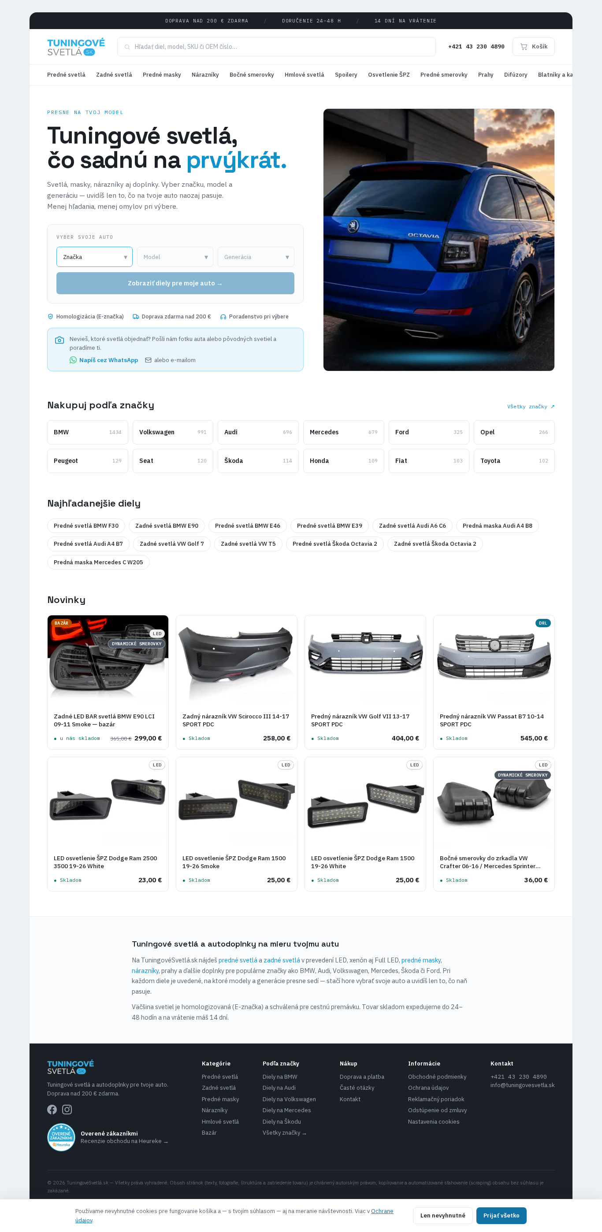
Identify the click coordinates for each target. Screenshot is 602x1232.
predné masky (421, 960)
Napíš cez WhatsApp (108, 360)
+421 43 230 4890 (476, 46)
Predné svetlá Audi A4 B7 (88, 544)
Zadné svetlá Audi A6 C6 (412, 525)
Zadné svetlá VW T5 (248, 544)
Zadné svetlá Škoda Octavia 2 (435, 544)
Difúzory (516, 74)
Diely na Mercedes (287, 1110)
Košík (539, 46)
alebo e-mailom (175, 360)
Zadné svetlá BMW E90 (166, 525)
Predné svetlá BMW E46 (247, 525)
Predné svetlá (66, 74)
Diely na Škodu (282, 1121)
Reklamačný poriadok (436, 1099)
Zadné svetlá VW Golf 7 (172, 544)
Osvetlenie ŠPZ (389, 74)
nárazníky (145, 970)
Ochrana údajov (428, 1087)
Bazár (209, 1132)
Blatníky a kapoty (562, 74)
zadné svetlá (282, 960)
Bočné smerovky (252, 74)
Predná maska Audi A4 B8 (497, 525)
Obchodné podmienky (437, 1076)
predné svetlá (238, 960)
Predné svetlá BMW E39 (329, 525)
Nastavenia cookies (434, 1121)
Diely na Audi (279, 1087)
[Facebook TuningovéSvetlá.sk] (52, 1109)
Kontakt (350, 1099)
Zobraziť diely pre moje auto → (175, 283)
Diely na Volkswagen (289, 1099)
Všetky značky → (285, 1132)
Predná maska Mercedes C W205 (98, 562)
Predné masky (162, 74)
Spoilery (346, 74)
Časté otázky (357, 1087)
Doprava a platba (362, 1076)
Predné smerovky (444, 74)
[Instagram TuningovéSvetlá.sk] (67, 1109)
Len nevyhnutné (442, 1215)
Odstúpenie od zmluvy (437, 1110)
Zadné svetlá (114, 74)
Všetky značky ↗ (531, 406)
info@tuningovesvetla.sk (523, 1085)
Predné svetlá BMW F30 (86, 525)
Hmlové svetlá (304, 74)
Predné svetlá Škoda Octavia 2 (335, 544)
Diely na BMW (280, 1076)
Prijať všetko (501, 1215)
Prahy (486, 74)
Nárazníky (205, 74)
